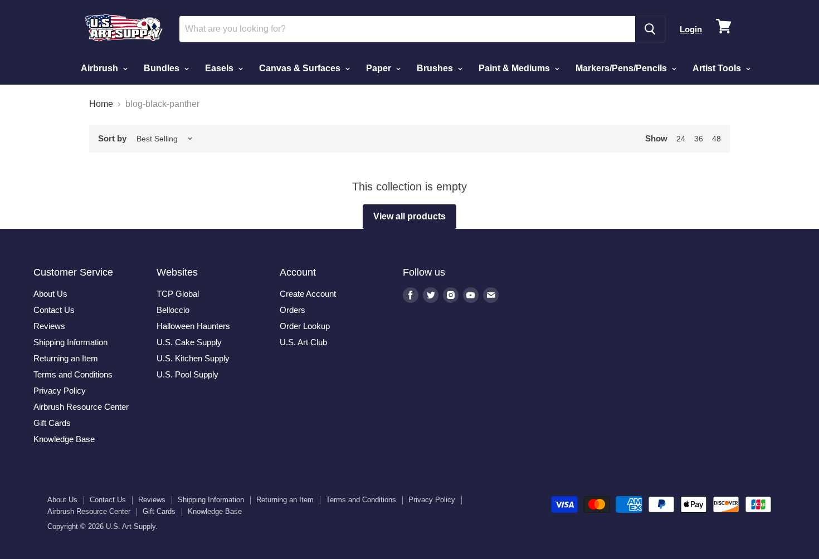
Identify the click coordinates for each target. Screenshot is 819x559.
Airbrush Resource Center (81, 406)
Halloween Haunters (193, 326)
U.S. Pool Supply (187, 374)
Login (691, 29)
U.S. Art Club (303, 342)
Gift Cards (52, 423)
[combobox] (407, 29)
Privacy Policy (59, 390)
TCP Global (178, 293)
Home (101, 104)
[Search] (650, 29)
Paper (379, 68)
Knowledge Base (64, 439)
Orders (292, 310)
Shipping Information (70, 342)
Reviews (49, 326)
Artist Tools (718, 68)
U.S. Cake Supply (189, 342)
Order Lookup (305, 326)
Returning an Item (65, 358)
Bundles (163, 68)
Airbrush (100, 68)
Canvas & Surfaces (301, 68)
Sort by (112, 138)
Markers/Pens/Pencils (622, 68)
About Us (50, 293)
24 (680, 138)
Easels (220, 68)
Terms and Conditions (73, 374)
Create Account (308, 293)
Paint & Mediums (515, 68)
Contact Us (54, 310)
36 (698, 138)
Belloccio (173, 310)
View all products (409, 216)
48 (716, 138)
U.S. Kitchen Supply (193, 358)
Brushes (436, 68)
